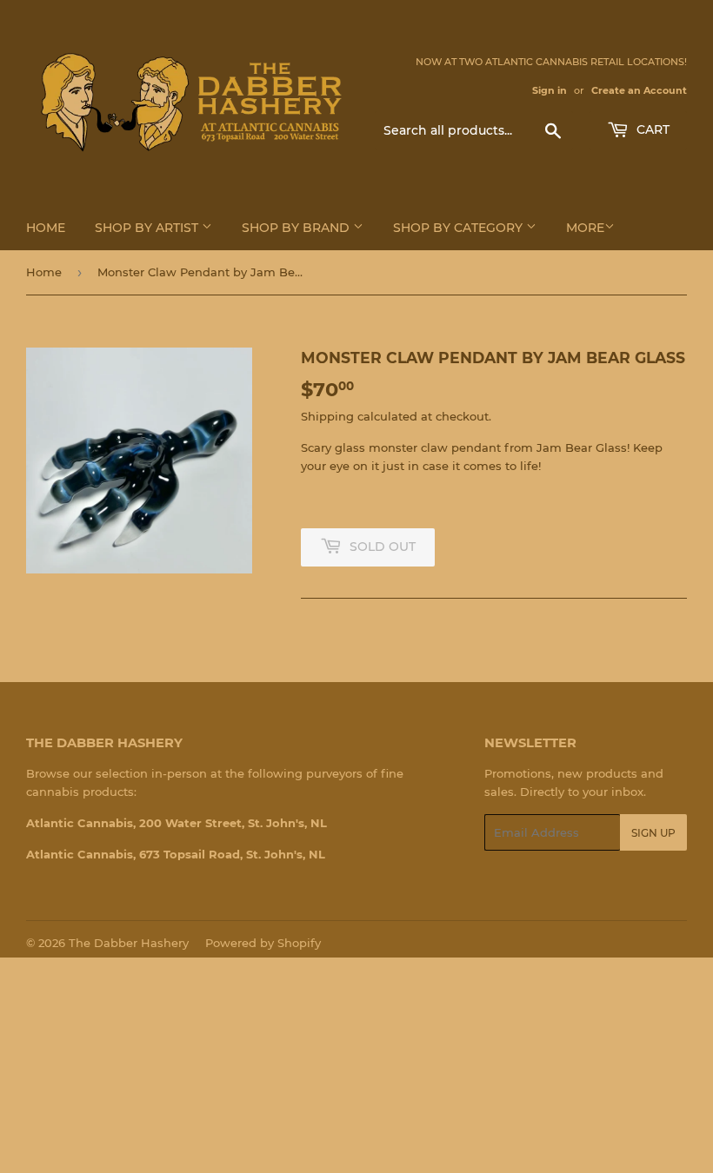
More (585, 227)
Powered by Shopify (263, 943)
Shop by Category (459, 227)
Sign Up (653, 832)
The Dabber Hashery (129, 943)
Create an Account (639, 90)
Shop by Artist (148, 227)
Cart (651, 129)
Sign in (549, 90)
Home (45, 227)
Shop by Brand (297, 227)
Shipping (327, 416)
